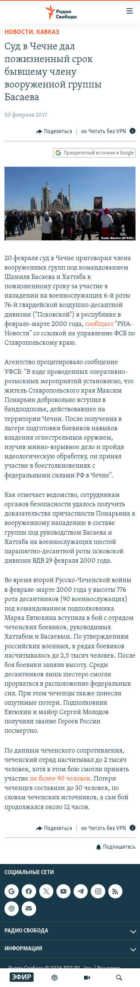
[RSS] (115, 891)
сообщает (100, 324)
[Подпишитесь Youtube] (63, 891)
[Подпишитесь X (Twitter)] (46, 891)
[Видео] (87, 977)
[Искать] (119, 977)
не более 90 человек (60, 779)
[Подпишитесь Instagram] (98, 891)
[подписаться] (29, 909)
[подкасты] (54, 977)
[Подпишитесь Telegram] (81, 891)
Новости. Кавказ (31, 32)
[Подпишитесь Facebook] (29, 891)
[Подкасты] (11, 909)
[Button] (54, 131)
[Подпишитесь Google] (11, 891)
